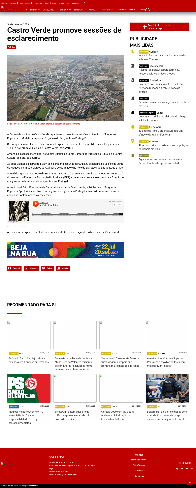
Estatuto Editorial (8, 3)
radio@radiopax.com (66, 474)
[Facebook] (177, 469)
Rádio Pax (10, 227)
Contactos (37, 3)
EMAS (54, 3)
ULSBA (47, 3)
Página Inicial (13, 123)
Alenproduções (73, 3)
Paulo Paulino (19, 486)
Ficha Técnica (24, 3)
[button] (14, 268)
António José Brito (21, 227)
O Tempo (139, 470)
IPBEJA (61, 3)
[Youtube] (182, 469)
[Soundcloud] (192, 469)
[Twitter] (187, 469)
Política (11, 47)
